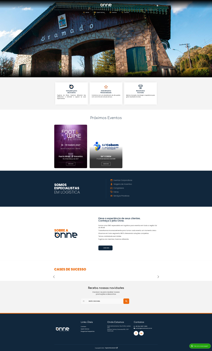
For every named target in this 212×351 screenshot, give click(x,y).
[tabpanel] (106, 38)
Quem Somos (85, 329)
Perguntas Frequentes (87, 331)
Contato (83, 326)
